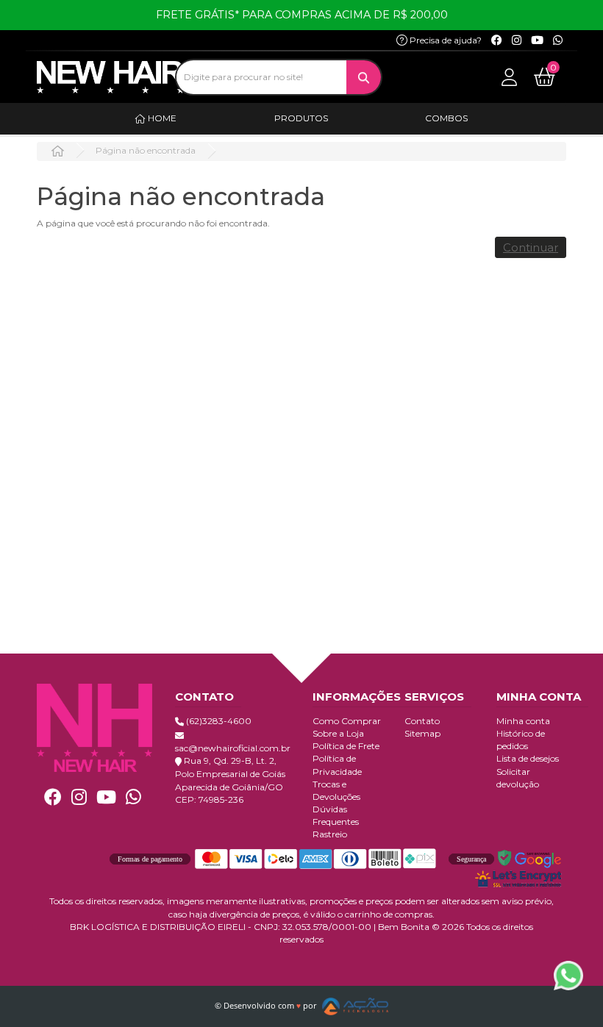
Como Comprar (347, 720)
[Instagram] (516, 40)
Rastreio (330, 834)
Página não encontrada (146, 150)
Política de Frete (346, 745)
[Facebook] (496, 40)
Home (161, 118)
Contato (422, 720)
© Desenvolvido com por (266, 1005)
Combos (446, 118)
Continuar (530, 247)
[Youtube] (537, 40)
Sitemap (422, 733)
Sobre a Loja (338, 733)
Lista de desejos (527, 758)
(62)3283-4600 (217, 720)
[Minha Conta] (509, 76)
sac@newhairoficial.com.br (232, 748)
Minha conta (523, 720)
